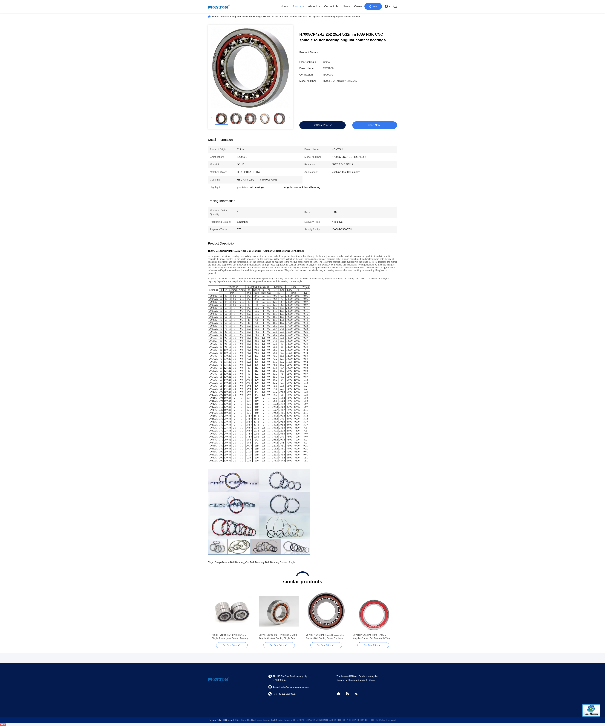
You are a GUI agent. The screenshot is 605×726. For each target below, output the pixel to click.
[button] (216, 616)
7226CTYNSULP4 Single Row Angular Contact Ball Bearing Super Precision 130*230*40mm (325, 637)
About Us (314, 6)
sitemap (228, 720)
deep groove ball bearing (229, 562)
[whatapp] (341, 694)
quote (373, 6)
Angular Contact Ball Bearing (246, 16)
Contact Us (331, 6)
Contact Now (373, 125)
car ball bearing (254, 562)
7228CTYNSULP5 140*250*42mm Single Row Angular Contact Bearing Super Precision (230, 637)
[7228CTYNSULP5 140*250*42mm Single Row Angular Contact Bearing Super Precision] (232, 611)
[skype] (349, 694)
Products (298, 6)
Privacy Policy (215, 720)
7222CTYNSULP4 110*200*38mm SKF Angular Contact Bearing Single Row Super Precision (278, 637)
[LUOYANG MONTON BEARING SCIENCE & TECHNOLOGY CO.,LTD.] (219, 6)
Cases (358, 6)
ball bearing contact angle (280, 562)
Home (284, 6)
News (346, 6)
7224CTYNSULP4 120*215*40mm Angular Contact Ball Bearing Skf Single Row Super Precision (372, 637)
